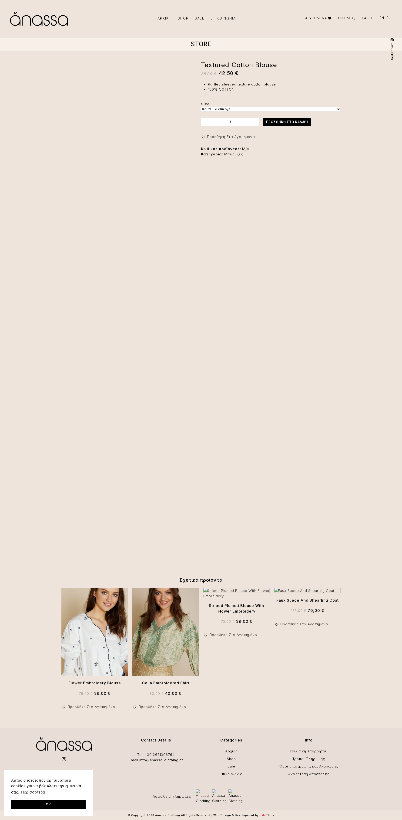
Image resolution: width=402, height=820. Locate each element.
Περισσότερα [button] (33, 792)
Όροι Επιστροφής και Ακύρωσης (308, 766)
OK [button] (48, 804)
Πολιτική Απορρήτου (308, 751)
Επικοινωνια (231, 774)
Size (205, 104)
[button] (228, 137)
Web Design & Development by (243, 815)
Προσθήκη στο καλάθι (287, 122)
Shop (231, 759)
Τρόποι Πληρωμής (308, 759)
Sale (231, 766)
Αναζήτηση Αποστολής (309, 774)
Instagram (392, 50)
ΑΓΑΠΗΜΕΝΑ (316, 18)
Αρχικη (231, 751)
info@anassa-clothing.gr (161, 760)
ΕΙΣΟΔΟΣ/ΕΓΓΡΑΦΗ (355, 18)
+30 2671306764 (160, 754)
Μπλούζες (233, 154)
